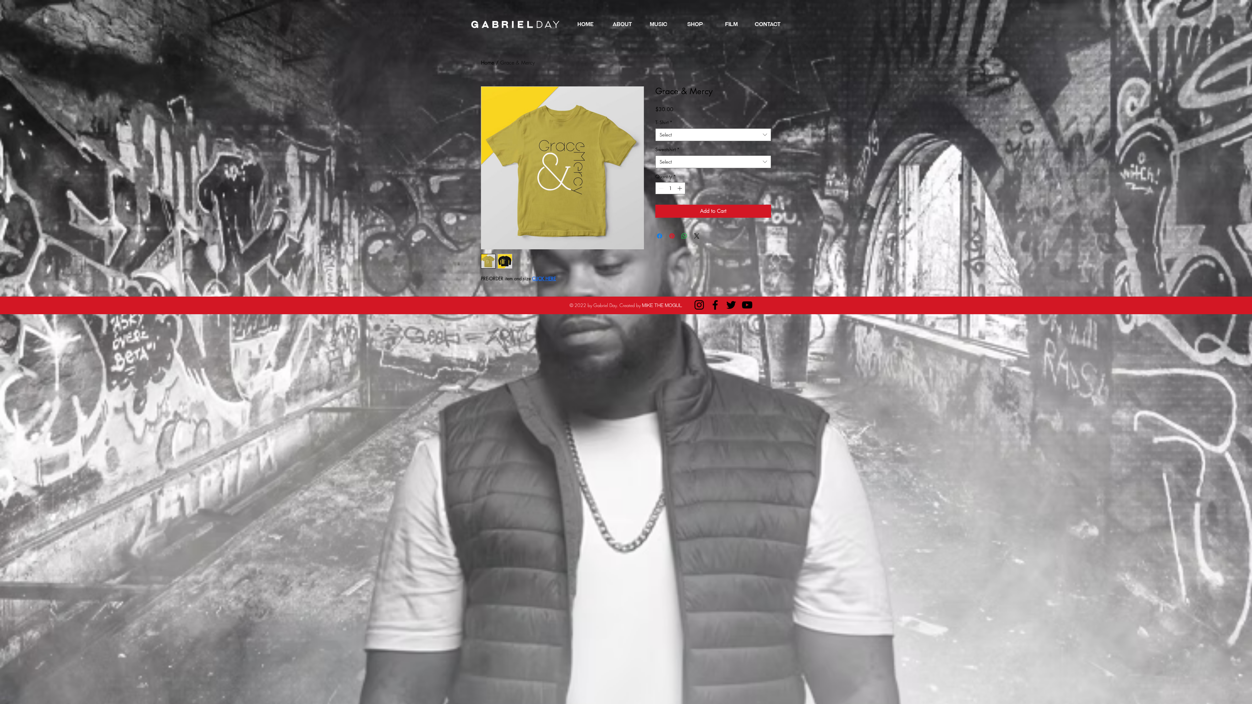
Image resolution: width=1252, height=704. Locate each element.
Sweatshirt (667, 149)
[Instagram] (699, 305)
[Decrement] (660, 188)
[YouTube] (747, 305)
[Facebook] (715, 305)
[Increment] (680, 188)
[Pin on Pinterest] (672, 236)
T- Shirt (663, 122)
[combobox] (713, 134)
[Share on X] (697, 236)
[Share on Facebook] (659, 236)
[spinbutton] (670, 188)
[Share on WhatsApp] (684, 236)
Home (487, 62)
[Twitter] (731, 305)
